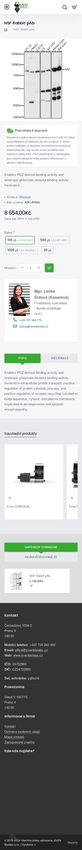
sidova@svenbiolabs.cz (33, 326)
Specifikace (59, 358)
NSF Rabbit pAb (40, 576)
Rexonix (73, 842)
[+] (38, 268)
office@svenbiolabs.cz (31, 650)
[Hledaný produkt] (65, 7)
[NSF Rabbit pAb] (16, 581)
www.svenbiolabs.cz (28, 655)
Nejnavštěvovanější (41, 557)
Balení (8, 232)
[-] (22, 268)
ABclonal (25, 197)
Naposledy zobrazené (41, 547)
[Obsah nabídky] (74, 7)
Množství (10, 268)
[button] (49, 267)
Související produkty (20, 434)
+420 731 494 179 (30, 320)
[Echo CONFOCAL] (34, 474)
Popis (22, 358)
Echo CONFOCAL (18, 506)
